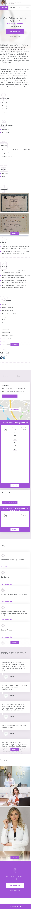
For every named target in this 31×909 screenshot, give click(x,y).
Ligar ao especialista (10, 396)
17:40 (15, 453)
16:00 (15, 436)
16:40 (15, 442)
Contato (12, 7)
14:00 (15, 432)
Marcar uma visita (15, 31)
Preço (20, 7)
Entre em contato (15, 36)
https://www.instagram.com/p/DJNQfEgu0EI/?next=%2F (14, 286)
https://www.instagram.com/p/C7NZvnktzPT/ (14, 271)
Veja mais (14, 234)
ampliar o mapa (15, 409)
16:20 (15, 439)
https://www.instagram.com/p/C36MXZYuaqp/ (14, 276)
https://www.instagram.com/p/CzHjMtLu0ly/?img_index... (14, 281)
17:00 (15, 446)
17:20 (15, 449)
